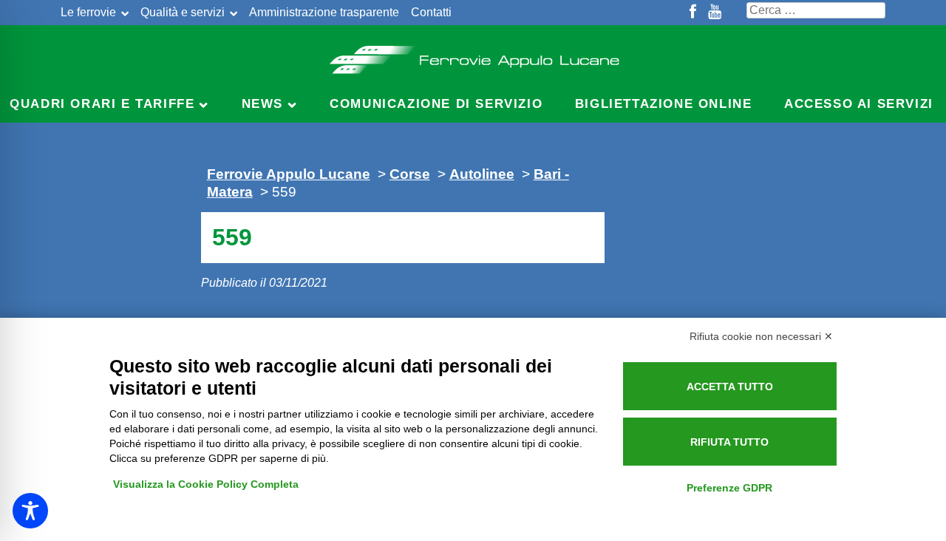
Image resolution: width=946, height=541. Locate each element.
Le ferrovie (88, 12)
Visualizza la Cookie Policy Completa (206, 484)
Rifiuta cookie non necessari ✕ (761, 336)
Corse (409, 174)
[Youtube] (714, 12)
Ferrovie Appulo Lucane (473, 55)
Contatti (431, 12)
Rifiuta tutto (729, 442)
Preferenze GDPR (729, 488)
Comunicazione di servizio (436, 104)
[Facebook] (693, 12)
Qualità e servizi (182, 12)
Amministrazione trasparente (324, 12)
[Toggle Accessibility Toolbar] (30, 510)
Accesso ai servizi (858, 104)
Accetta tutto (730, 386)
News (262, 104)
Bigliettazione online (663, 104)
